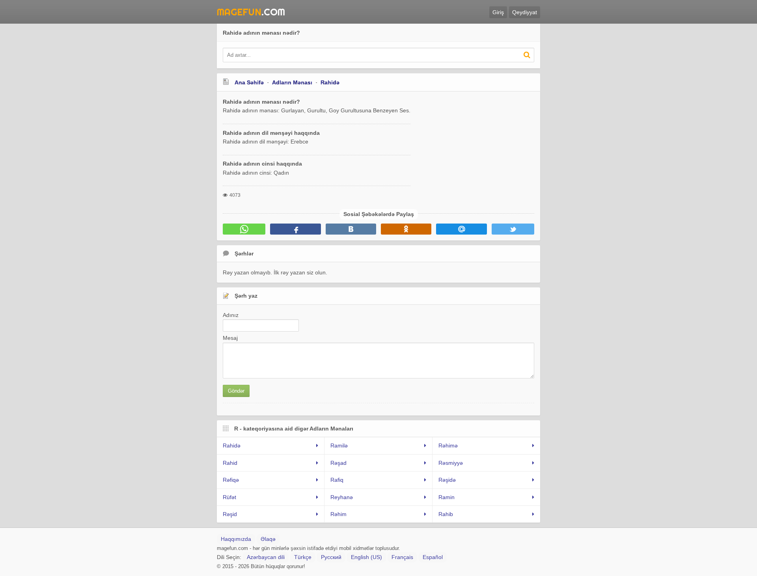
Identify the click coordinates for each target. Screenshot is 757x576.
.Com (251, 12)
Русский (331, 557)
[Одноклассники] (406, 229)
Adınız (231, 315)
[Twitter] (513, 229)
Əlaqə (268, 539)
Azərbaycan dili (266, 557)
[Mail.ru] (461, 229)
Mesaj (230, 338)
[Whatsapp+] (244, 229)
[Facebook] (295, 229)
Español (433, 557)
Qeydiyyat (524, 12)
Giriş (498, 12)
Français (402, 557)
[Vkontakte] (351, 229)
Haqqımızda (236, 539)
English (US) (366, 557)
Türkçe (302, 557)
